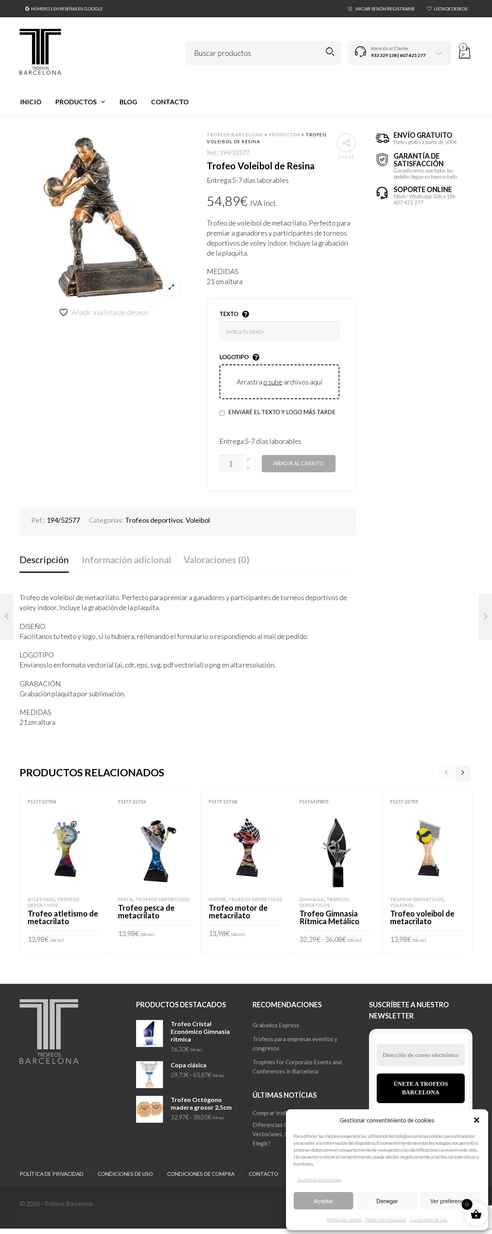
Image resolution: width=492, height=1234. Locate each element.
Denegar (387, 1201)
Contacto (263, 1174)
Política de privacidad (386, 1219)
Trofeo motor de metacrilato (238, 911)
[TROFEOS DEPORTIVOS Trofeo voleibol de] (6, 617)
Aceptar (323, 1201)
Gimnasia (311, 899)
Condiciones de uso (428, 1219)
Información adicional (126, 559)
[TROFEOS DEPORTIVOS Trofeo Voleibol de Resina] (485, 617)
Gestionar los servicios (319, 1179)
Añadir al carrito (298, 463)
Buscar (330, 51)
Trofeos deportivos (154, 520)
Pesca (125, 899)
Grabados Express (276, 1025)
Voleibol (198, 520)
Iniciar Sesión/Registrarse (385, 8)
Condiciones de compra (200, 1174)
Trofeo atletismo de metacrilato (63, 917)
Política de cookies (344, 1219)
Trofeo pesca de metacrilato (146, 911)
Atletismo (41, 899)
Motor (217, 899)
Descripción (44, 559)
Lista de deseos (450, 8)
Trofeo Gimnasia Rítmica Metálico (329, 917)
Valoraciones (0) (216, 559)
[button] (476, 1120)
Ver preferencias (450, 1201)
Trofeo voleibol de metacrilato (422, 917)
